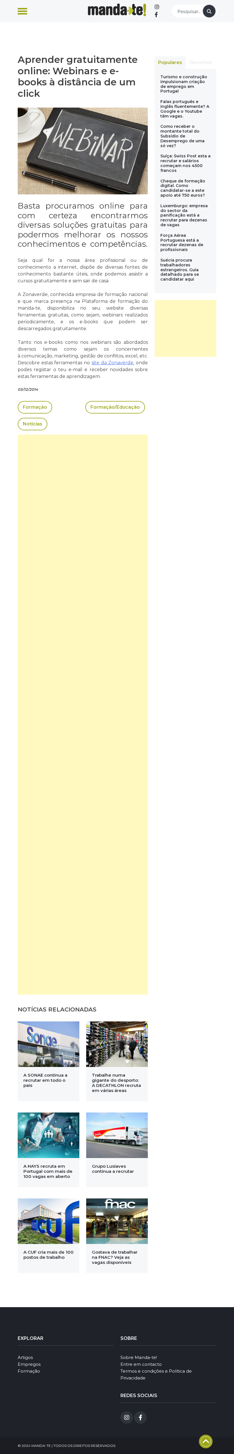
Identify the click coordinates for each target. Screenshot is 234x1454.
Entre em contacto (141, 1364)
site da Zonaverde (112, 362)
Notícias (32, 424)
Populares (170, 62)
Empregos (29, 1364)
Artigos (25, 1357)
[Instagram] (157, 7)
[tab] (170, 62)
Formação (35, 407)
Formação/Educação (115, 407)
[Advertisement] (83, 715)
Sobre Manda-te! (138, 1357)
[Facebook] (156, 15)
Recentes (201, 62)
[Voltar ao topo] (206, 1441)
